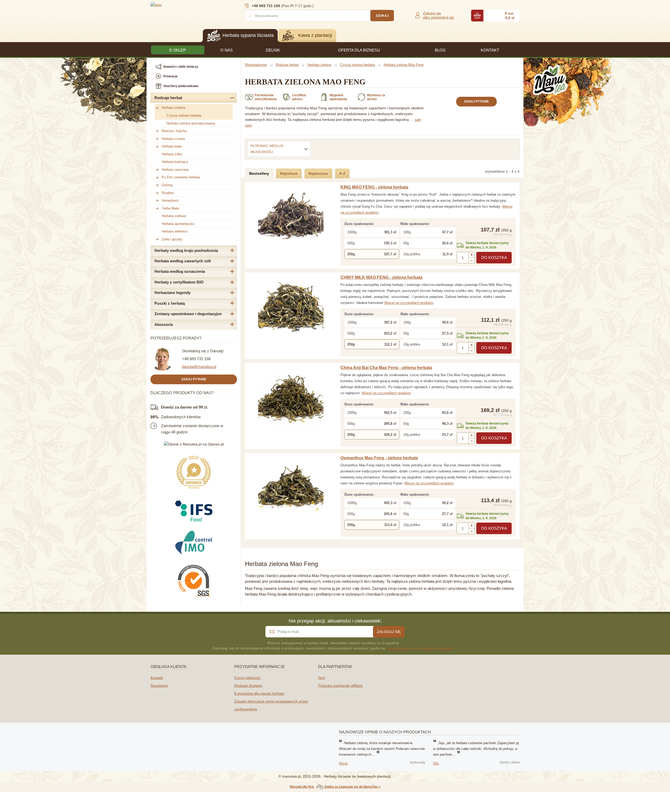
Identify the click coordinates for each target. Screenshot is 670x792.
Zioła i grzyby (172, 239)
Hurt (321, 678)
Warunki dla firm (302, 787)
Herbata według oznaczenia (179, 271)
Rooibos (168, 193)
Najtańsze (289, 173)
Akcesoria (163, 324)
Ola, (436, 763)
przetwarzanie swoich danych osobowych (420, 648)
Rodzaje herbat (168, 97)
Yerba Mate (170, 208)
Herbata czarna (173, 139)
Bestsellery (259, 173)
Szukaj (382, 16)
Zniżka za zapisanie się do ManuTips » (352, 787)
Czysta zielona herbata (183, 115)
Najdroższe (318, 173)
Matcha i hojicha (174, 131)
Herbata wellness (175, 231)
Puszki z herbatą (169, 303)
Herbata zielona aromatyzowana (190, 123)
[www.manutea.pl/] (181, 4)
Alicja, (343, 763)
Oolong (167, 185)
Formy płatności (247, 678)
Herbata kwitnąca (175, 162)
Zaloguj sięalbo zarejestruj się (438, 15)
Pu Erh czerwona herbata (181, 177)
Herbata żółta (172, 154)
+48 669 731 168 (196, 359)
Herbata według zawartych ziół (182, 261)
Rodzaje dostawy (248, 685)
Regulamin (159, 685)
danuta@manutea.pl (199, 366)
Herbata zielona (173, 108)
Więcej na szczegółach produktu (408, 303)
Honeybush (170, 200)
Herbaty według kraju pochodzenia (186, 250)
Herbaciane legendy (172, 292)
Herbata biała (172, 146)
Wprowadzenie (256, 65)
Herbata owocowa (175, 170)
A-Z (342, 173)
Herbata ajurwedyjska (178, 224)
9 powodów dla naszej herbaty (259, 693)
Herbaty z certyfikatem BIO (179, 282)
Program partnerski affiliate (340, 685)
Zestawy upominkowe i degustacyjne (188, 314)
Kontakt (156, 678)
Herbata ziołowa (174, 216)
